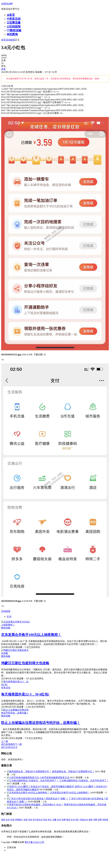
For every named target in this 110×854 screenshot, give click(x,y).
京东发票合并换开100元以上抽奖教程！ (31, 634)
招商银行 (19, 820)
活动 (30, 820)
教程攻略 (5, 628)
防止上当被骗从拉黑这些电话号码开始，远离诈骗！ (40, 723)
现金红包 (84, 820)
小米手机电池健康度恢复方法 (54, 777)
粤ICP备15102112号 (34, 842)
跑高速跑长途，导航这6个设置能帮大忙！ (73, 771)
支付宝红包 (38, 820)
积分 (50, 820)
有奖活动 (5, 687)
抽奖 (3, 820)
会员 (8, 820)
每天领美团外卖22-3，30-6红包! (25, 694)
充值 (12, 820)
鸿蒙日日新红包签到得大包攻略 (25, 663)
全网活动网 (7, 3)
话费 (100, 820)
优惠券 (105, 820)
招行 (77, 820)
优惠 (25, 820)
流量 (54, 820)
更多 (3, 69)
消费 (95, 820)
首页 (3, 40)
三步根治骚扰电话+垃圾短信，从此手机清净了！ (84, 780)
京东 (59, 820)
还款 (45, 820)
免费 (64, 820)
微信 (68, 820)
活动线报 (10, 40)
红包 (9, 616)
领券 (91, 820)
